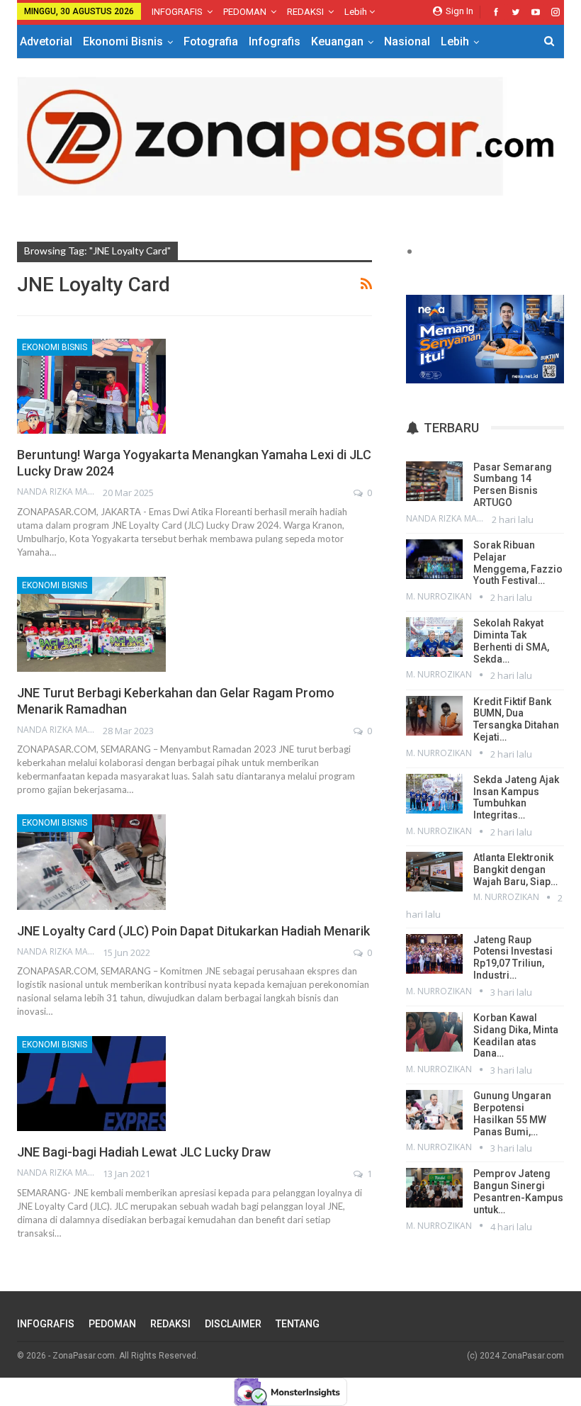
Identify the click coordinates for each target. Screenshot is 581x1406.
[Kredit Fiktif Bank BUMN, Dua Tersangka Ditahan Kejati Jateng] (434, 716)
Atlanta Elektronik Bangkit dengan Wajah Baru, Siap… (515, 869)
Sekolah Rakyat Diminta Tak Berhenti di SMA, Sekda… (511, 640)
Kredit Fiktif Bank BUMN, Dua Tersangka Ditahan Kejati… (516, 719)
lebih (356, 11)
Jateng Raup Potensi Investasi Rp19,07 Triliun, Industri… (513, 957)
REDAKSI (305, 11)
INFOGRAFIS (177, 11)
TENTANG (298, 1323)
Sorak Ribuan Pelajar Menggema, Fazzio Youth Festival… (518, 562)
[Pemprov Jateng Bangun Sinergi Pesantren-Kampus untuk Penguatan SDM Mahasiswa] (434, 1188)
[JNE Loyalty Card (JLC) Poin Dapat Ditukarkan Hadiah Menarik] (91, 861)
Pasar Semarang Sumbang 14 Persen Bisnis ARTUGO (512, 484)
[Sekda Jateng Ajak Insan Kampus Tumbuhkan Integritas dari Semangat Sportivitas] (434, 794)
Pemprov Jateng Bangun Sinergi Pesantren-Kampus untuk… (518, 1191)
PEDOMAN (244, 11)
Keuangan (337, 41)
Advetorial (46, 41)
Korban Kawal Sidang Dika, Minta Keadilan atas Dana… (515, 1035)
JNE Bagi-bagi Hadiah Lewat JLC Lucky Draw (144, 1152)
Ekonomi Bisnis (123, 41)
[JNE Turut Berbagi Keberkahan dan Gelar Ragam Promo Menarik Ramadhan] (91, 624)
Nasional (407, 41)
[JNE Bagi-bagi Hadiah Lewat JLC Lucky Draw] (91, 1083)
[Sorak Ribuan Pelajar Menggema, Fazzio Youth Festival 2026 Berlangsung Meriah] (434, 559)
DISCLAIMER (233, 1323)
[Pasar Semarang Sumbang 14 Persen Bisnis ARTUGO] (434, 481)
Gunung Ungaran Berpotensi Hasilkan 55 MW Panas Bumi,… (512, 1113)
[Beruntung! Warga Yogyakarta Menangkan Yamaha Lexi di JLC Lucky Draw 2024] (91, 386)
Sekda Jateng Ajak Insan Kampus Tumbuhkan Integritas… (516, 797)
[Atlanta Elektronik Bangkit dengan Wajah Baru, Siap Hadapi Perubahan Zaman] (434, 872)
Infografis (274, 41)
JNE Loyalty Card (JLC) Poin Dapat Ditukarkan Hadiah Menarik (193, 930)
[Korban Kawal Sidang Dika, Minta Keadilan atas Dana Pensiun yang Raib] (434, 1032)
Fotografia (211, 41)
